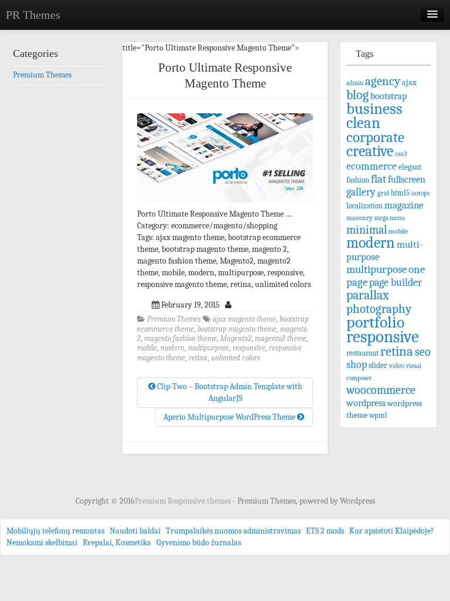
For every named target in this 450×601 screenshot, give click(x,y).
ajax (409, 82)
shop (356, 365)
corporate (375, 137)
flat (378, 179)
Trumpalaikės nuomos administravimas (233, 531)
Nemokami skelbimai (41, 543)
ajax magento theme (244, 319)
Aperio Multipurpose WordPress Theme (230, 417)
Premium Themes (174, 319)
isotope (420, 193)
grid (383, 193)
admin (354, 83)
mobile (147, 348)
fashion (357, 179)
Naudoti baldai (135, 531)
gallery (361, 192)
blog (357, 94)
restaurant (362, 353)
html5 (400, 192)
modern (173, 348)
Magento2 (235, 339)
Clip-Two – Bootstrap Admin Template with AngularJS (228, 392)
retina (198, 358)
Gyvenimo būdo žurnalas (198, 543)
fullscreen (406, 179)
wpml (378, 415)
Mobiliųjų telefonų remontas (55, 531)
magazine (404, 205)
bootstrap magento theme (237, 329)
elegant (409, 167)
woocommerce (380, 390)
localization (364, 205)
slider (378, 365)
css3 (401, 154)
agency (382, 81)
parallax (367, 295)
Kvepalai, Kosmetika (117, 543)
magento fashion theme (180, 339)
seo (423, 352)
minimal (366, 230)
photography (378, 309)
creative (369, 151)
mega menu (389, 218)
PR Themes (33, 14)
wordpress (366, 402)
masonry (359, 218)
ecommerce (371, 166)
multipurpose (208, 348)
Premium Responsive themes (184, 501)
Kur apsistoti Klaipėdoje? (391, 531)
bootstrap (388, 96)
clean (363, 123)
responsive (249, 348)
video (396, 366)
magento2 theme (280, 339)
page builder (395, 282)
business (374, 108)
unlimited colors (235, 358)
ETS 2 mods (325, 531)
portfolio (375, 322)
